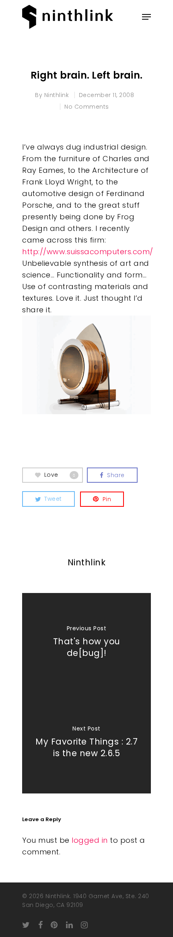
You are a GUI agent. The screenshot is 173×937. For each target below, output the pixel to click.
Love (60, 475)
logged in (90, 840)
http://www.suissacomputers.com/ (87, 252)
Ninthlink (56, 95)
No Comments (86, 107)
